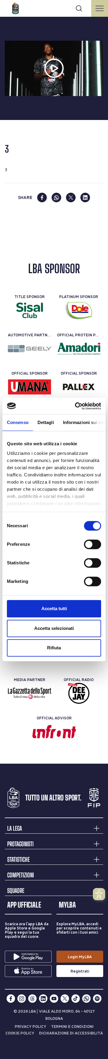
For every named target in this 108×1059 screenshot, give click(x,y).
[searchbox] (54, 7)
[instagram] (21, 998)
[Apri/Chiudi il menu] (99, 8)
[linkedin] (85, 197)
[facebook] (42, 197)
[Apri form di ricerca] (79, 8)
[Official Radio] (78, 693)
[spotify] (97, 998)
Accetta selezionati (54, 628)
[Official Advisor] (54, 731)
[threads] (32, 998)
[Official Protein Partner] (78, 348)
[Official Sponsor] (29, 386)
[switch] (92, 544)
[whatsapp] (56, 197)
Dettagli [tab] (46, 422)
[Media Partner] (29, 693)
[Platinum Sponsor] (78, 310)
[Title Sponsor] (29, 310)
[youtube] (54, 998)
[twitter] (71, 197)
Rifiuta (54, 647)
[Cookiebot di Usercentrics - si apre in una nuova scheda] (76, 406)
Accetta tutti (54, 608)
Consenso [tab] (17, 422)
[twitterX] (65, 998)
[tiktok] (75, 998)
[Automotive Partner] (29, 348)
